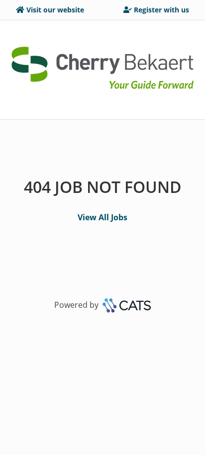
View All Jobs (102, 217)
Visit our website (55, 9)
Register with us (161, 9)
